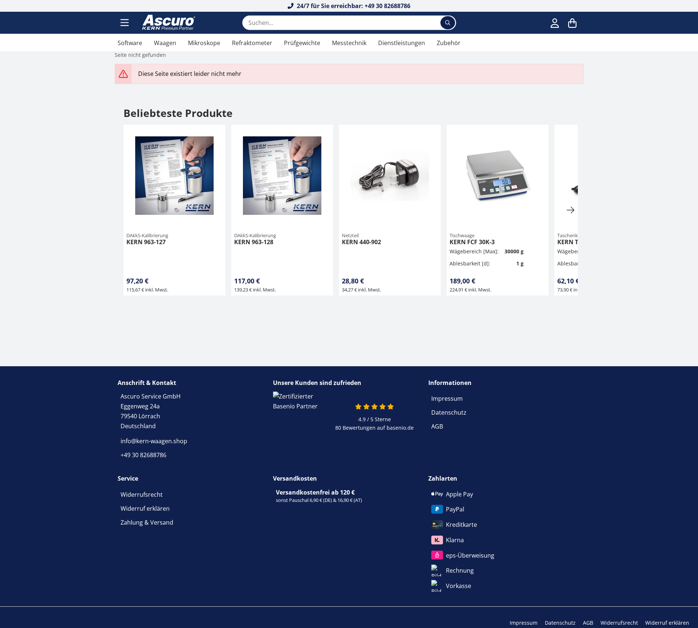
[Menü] (125, 23)
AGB (437, 426)
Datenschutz (448, 412)
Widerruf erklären (145, 508)
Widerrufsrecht (142, 495)
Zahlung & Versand (147, 522)
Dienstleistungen (401, 43)
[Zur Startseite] (168, 23)
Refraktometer (252, 43)
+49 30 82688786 (143, 455)
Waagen (165, 43)
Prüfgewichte (302, 43)
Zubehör (449, 43)
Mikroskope (204, 43)
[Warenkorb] (572, 23)
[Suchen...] (447, 22)
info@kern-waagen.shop (154, 441)
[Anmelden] (554, 23)
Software (130, 43)
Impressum (447, 398)
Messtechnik (349, 43)
